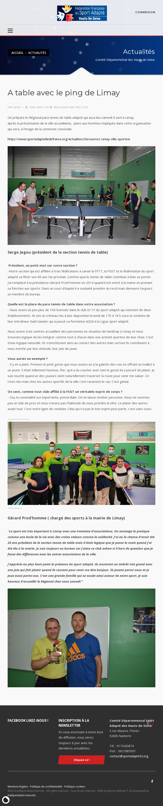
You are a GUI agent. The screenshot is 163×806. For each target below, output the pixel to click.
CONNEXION (145, 12)
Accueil (17, 53)
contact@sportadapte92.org (129, 756)
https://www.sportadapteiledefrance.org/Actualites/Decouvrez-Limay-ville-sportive (69, 139)
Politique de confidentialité (46, 786)
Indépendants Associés (22, 795)
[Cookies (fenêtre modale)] (6, 800)
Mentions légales (18, 786)
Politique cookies (74, 786)
